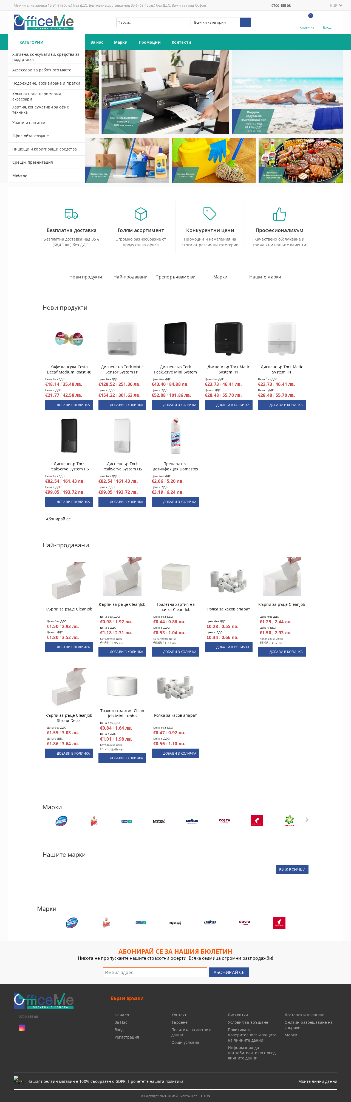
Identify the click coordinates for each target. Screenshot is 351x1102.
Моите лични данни (317, 1081)
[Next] (334, 94)
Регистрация (127, 1037)
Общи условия (185, 1042)
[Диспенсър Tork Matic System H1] (229, 339)
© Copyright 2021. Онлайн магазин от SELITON (175, 1096)
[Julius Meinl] (257, 821)
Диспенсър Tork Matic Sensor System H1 (122, 368)
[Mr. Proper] (94, 821)
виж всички (292, 869)
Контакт (179, 1014)
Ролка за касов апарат (228, 609)
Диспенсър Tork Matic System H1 (229, 368)
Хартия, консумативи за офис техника (40, 109)
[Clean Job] (127, 821)
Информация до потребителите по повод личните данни (252, 1053)
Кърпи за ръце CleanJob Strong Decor (69, 717)
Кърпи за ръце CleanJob (69, 609)
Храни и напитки (28, 122)
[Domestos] (61, 821)
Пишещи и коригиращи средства (44, 149)
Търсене (179, 1022)
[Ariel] (290, 821)
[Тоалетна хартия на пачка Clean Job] (175, 576)
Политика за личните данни (192, 1032)
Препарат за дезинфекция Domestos (175, 465)
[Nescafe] (159, 821)
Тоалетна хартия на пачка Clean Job (175, 606)
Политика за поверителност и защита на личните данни (252, 1035)
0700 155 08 (281, 5)
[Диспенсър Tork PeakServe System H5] (69, 436)
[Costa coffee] (224, 821)
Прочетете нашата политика (155, 1081)
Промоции (150, 42)
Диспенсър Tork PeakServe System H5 (69, 465)
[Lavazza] (192, 821)
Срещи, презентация (32, 162)
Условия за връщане (248, 1022)
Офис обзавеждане (30, 135)
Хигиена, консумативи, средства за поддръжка (46, 57)
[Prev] (93, 94)
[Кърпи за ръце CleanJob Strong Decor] (69, 687)
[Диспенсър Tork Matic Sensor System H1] (122, 339)
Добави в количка (73, 405)
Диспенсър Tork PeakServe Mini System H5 (175, 368)
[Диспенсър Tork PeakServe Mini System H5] (175, 339)
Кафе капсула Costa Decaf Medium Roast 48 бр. (69, 368)
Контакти (181, 42)
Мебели (19, 175)
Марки (121, 42)
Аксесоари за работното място (41, 69)
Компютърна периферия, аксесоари (37, 96)
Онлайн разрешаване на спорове (309, 1025)
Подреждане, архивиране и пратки (46, 83)
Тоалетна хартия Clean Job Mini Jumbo (122, 712)
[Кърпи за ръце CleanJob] (69, 581)
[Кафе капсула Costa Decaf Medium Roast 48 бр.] (69, 339)
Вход (327, 27)
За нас (96, 42)
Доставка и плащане (305, 1014)
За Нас (121, 1022)
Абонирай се (58, 518)
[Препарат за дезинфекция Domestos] (175, 436)
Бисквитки (238, 1014)
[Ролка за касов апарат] (229, 581)
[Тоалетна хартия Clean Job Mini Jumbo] (122, 682)
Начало (122, 1014)
